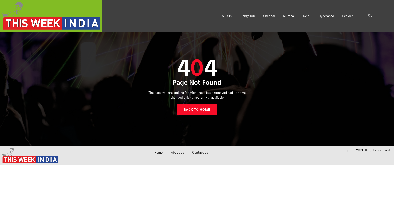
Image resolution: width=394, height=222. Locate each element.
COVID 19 (225, 16)
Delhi (306, 16)
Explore (347, 16)
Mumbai (289, 16)
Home (158, 152)
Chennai (269, 16)
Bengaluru (248, 16)
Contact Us (200, 152)
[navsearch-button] (368, 16)
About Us (177, 152)
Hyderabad (326, 16)
